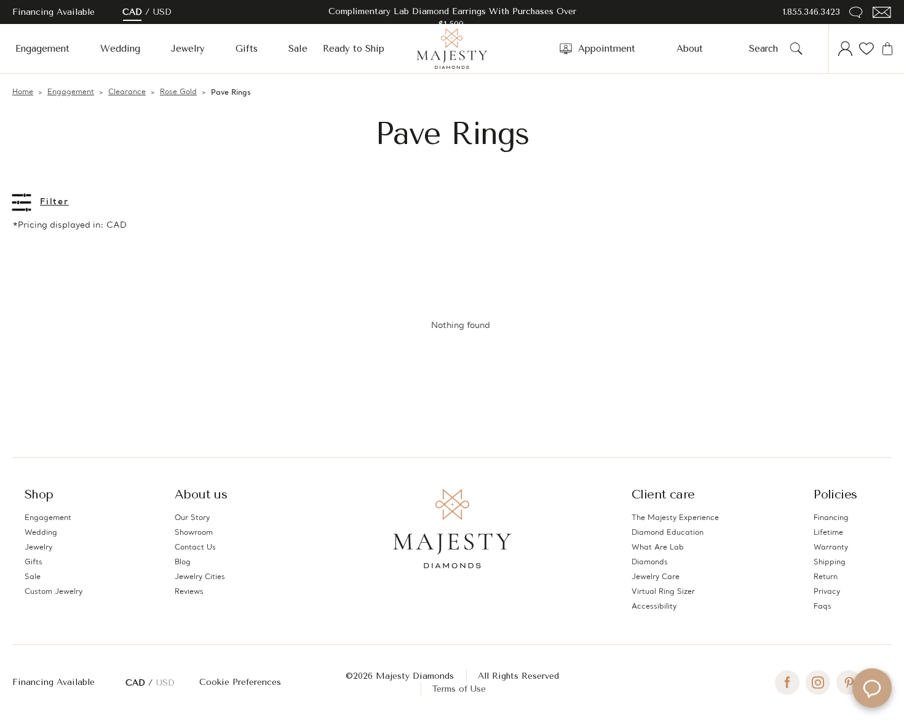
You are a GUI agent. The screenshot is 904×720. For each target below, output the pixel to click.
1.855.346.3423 (811, 12)
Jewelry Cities (200, 577)
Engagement (42, 48)
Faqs (822, 606)
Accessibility (654, 606)
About (689, 48)
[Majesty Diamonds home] (452, 48)
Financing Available (53, 682)
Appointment (606, 48)
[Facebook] (787, 682)
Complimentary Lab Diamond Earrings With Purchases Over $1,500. (452, 18)
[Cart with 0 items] (887, 48)
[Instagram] (818, 682)
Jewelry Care (656, 577)
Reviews (189, 592)
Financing (831, 518)
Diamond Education (668, 533)
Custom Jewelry (53, 592)
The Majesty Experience (675, 518)
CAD (132, 12)
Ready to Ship (353, 48)
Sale (297, 48)
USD (162, 12)
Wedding (120, 48)
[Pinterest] (848, 682)
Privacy (827, 592)
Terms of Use (459, 689)
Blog (183, 562)
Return (826, 577)
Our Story (192, 518)
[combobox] (767, 48)
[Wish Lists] (866, 48)
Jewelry (188, 48)
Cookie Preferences (240, 682)
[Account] (845, 48)
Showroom (194, 533)
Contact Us (195, 547)
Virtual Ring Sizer (663, 592)
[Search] (796, 48)
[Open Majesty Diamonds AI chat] (872, 688)
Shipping (830, 562)
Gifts (247, 48)
